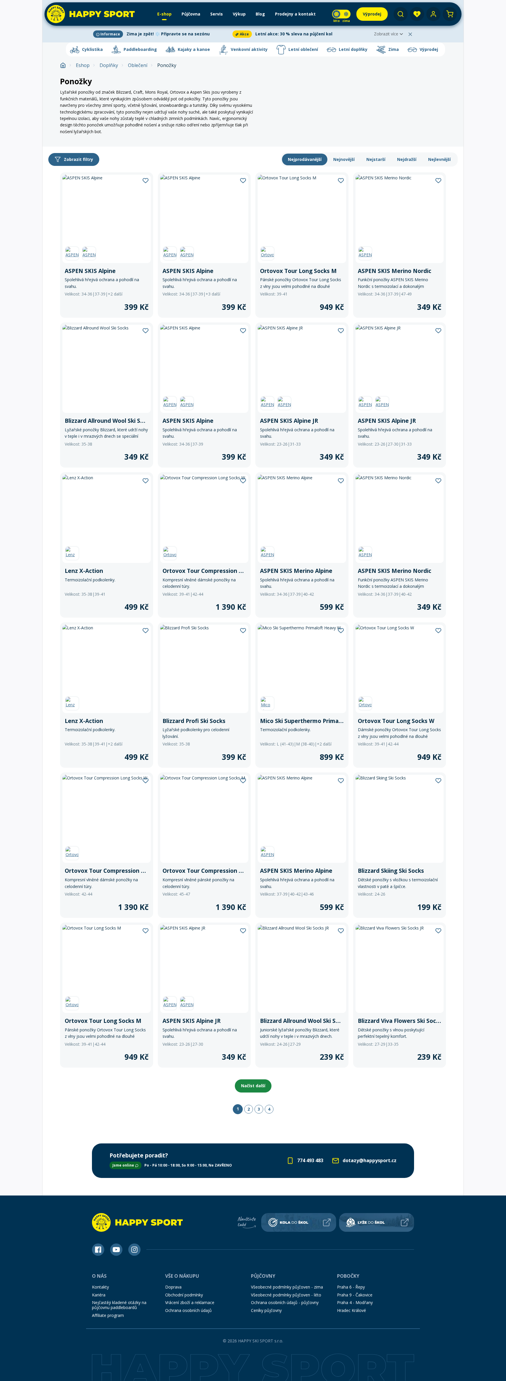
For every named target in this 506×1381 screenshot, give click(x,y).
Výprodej (428, 49)
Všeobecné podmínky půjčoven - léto (286, 1295)
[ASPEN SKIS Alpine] (106, 245)
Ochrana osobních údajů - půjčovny (285, 1302)
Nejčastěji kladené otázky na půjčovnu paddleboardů (119, 1305)
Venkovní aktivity (249, 49)
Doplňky (109, 65)
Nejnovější (344, 159)
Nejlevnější (439, 159)
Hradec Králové (351, 1310)
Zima (393, 49)
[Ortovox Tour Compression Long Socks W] (204, 545)
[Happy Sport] (91, 14)
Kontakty (100, 1287)
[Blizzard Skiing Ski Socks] (399, 845)
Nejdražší (406, 159)
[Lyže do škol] (376, 1222)
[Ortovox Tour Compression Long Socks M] (204, 845)
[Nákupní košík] (450, 14)
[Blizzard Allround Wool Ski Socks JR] (301, 995)
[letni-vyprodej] (355, 80)
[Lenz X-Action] (106, 545)
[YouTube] (116, 1249)
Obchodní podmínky (184, 1295)
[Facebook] (98, 1249)
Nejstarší (375, 159)
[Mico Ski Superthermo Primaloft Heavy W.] (301, 695)
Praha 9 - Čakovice (354, 1295)
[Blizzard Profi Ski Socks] (204, 695)
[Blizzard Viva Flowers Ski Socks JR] (399, 995)
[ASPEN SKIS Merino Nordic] (399, 245)
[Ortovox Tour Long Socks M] (301, 245)
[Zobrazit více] (161, 34)
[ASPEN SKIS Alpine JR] (301, 395)
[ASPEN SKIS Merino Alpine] (301, 545)
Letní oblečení (302, 49)
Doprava (173, 1287)
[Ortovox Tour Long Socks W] (399, 695)
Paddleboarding (139, 49)
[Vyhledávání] (401, 14)
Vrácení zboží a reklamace (189, 1302)
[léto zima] (341, 14)
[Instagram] (134, 1249)
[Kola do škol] (298, 1222)
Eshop (83, 65)
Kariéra (98, 1295)
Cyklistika (92, 49)
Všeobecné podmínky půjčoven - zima (287, 1287)
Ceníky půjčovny (266, 1310)
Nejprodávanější (305, 159)
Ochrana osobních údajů (188, 1310)
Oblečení (137, 65)
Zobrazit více (386, 34)
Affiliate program (108, 1315)
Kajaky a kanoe (193, 49)
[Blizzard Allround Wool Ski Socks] (106, 395)
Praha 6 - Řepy (351, 1287)
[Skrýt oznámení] (410, 34)
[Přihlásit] (433, 14)
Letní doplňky (352, 49)
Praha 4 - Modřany (355, 1302)
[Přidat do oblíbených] (145, 180)
